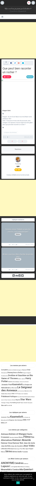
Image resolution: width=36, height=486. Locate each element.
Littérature (4, 449)
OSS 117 (14, 393)
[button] (2, 3)
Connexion (33, 3)
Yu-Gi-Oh (9, 405)
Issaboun (26, 463)
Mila (21, 469)
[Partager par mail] (23, 62)
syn (18, 166)
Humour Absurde (21, 440)
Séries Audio (17, 452)
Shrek (13, 400)
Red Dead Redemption (25, 396)
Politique (13, 396)
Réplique (18, 234)
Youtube (25, 452)
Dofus (20, 372)
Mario (6, 393)
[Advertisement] (18, 40)
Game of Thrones (9, 378)
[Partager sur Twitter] (15, 62)
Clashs (29, 434)
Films (26, 436)
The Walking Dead (15, 402)
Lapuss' (5, 466)
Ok (18, 482)
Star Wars (25, 399)
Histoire (10, 381)
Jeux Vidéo (29, 445)
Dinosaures (4, 372)
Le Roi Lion (13, 388)
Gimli (9, 110)
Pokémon (5, 396)
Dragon (24, 372)
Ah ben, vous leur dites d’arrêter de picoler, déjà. (18, 255)
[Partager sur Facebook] (11, 62)
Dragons (29, 372)
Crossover (5, 437)
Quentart (28, 469)
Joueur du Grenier (24, 381)
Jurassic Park (6, 385)
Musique (11, 448)
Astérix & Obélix (12, 370)
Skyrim (18, 400)
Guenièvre (13, 11)
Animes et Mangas (17, 434)
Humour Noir (17, 443)
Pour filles (22, 448)
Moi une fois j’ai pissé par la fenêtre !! (18, 8)
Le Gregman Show (15, 466)
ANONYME (7, 463)
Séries (8, 451)
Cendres (18, 463)
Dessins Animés (14, 437)
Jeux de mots (29, 443)
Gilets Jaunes (21, 378)
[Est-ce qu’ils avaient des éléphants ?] (22, 141)
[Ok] (34, 479)
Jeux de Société (17, 446)
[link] (6, 76)
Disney (10, 373)
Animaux (4, 434)
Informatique (16, 381)
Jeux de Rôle (6, 446)
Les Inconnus (20, 391)
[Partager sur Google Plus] (19, 62)
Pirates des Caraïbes (23, 393)
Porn (18, 396)
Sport (27, 448)
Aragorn (4, 110)
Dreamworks (4, 375)
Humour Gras (6, 443)
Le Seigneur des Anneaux (10, 132)
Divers (15, 372)
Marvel (9, 393)
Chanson (24, 370)
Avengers (18, 370)
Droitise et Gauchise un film (20, 375)
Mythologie (17, 448)
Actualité (4, 370)
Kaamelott (22, 11)
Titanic (22, 402)
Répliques (30, 77)
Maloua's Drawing (25, 466)
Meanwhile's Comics (10, 469)
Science (10, 400)
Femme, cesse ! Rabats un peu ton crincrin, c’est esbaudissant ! (18, 230)
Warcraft (4, 405)
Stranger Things (5, 402)
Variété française (28, 402)
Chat (28, 370)
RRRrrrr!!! (4, 423)
